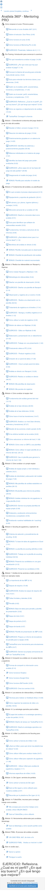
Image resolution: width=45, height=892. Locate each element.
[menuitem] (1, 5)
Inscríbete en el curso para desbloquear (22, 886)
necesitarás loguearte (30, 883)
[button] (1, 2)
